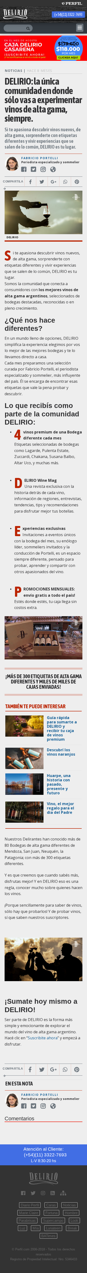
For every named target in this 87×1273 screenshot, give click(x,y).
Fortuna (51, 1213)
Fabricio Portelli (39, 158)
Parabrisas (27, 1220)
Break (72, 1228)
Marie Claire (28, 1213)
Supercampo (53, 1220)
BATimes (48, 1236)
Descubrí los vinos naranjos (61, 752)
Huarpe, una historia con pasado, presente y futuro (59, 784)
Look (74, 1220)
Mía (36, 1228)
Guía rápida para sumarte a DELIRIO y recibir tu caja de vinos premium (62, 728)
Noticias (69, 1205)
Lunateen (53, 1228)
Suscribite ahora (43, 1038)
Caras (51, 1205)
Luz (22, 1228)
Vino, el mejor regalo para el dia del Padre (60, 808)
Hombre (71, 1213)
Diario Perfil (30, 1205)
